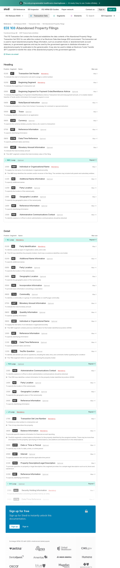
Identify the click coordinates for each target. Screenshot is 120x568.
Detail (7, 231)
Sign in (25, 526)
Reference (7, 24)
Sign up (14, 526)
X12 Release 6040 (20, 24)
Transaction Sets (34, 24)
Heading (8, 64)
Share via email (12, 54)
